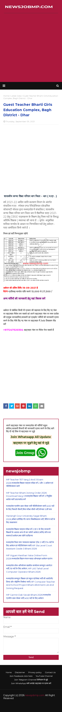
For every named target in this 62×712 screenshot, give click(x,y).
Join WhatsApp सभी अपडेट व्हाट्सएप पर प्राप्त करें (31, 683)
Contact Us (50, 672)
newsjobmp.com (34, 695)
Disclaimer (20, 672)
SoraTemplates (25, 705)
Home (9, 672)
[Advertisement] (31, 48)
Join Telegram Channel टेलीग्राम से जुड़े (31, 679)
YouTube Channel (44, 676)
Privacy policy (35, 672)
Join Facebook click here (21, 676)
